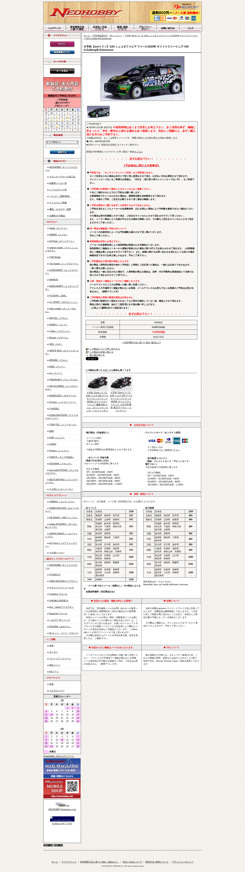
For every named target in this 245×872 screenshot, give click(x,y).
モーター (53, 652)
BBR (51, 431)
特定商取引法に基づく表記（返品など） (99, 862)
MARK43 (53, 279)
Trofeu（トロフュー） (60, 331)
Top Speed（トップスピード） (64, 263)
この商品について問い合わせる (105, 349)
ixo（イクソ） (56, 373)
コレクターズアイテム (62, 820)
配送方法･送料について (157, 862)
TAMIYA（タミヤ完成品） (62, 457)
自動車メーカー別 (58, 183)
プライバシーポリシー (183, 862)
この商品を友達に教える (101, 352)
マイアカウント (69, 862)
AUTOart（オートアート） (62, 241)
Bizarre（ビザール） (59, 337)
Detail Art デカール (58, 613)
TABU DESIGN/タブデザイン (63, 581)
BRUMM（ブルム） (58, 360)
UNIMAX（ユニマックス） (62, 501)
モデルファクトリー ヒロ (61, 587)
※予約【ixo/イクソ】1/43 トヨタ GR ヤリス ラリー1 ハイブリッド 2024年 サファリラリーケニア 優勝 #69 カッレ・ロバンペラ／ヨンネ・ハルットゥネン (97, 401)
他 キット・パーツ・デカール (63, 633)
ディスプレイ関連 (58, 202)
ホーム (87, 35)
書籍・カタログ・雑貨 (60, 209)
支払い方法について (132, 862)
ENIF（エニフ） (57, 437)
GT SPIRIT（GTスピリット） (63, 302)
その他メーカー (56, 552)
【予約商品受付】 (100, 35)
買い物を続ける (97, 355)
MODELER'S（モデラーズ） (63, 395)
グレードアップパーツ (60, 658)
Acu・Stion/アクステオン (61, 607)
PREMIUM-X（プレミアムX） (63, 379)
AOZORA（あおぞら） (60, 626)
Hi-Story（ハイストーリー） (63, 402)
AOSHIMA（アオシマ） (60, 463)
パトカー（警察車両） (60, 196)
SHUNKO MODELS (58, 600)
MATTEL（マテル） (59, 318)
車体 (51, 645)
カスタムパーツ (56, 690)
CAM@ (52, 444)
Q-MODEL (54, 408)
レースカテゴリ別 (58, 189)
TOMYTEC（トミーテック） (63, 424)
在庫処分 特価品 (57, 215)
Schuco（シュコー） (59, 450)
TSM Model (54, 257)
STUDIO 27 (54, 574)
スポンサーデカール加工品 (62, 176)
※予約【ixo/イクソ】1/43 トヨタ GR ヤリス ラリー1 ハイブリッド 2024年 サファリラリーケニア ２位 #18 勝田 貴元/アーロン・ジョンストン (121, 401)
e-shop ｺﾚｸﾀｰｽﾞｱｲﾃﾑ (62, 823)
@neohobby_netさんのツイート (58, 756)
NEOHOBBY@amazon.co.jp (62, 809)
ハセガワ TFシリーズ (59, 620)
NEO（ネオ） (56, 344)
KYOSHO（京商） (58, 295)
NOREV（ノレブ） (58, 324)
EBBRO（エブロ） (58, 234)
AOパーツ (54, 671)
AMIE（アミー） (57, 366)
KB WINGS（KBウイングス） (63, 517)
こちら (139, 151)
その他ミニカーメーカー (61, 489)
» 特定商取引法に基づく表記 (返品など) (141, 342)
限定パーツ (54, 665)
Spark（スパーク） (58, 228)
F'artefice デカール (58, 594)
